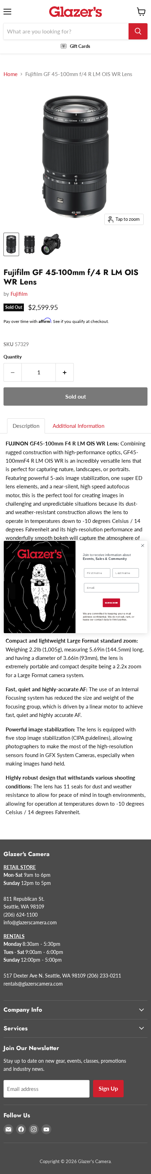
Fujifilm (19, 294)
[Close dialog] (142, 545)
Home (11, 74)
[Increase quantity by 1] (65, 372)
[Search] (138, 31)
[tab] (26, 425)
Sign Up (108, 1088)
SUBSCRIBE (111, 603)
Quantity (13, 357)
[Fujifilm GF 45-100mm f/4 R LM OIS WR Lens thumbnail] (11, 244)
